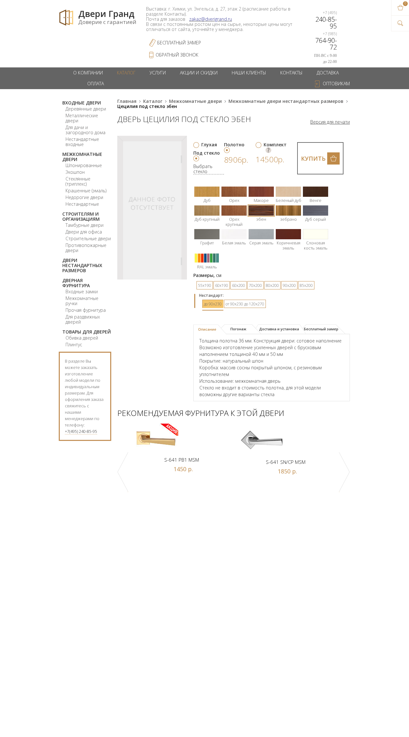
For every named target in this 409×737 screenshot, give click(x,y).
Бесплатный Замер (179, 43)
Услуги (158, 73)
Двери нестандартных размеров (82, 265)
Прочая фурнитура (86, 310)
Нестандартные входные (82, 141)
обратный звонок (177, 55)
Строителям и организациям (81, 216)
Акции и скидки (199, 73)
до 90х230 (213, 304)
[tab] (209, 329)
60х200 (238, 285)
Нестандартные (82, 204)
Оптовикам (336, 84)
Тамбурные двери (85, 225)
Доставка (328, 73)
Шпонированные (84, 165)
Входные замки (82, 291)
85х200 (306, 285)
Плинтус (74, 345)
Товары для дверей (86, 332)
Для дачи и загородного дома (85, 129)
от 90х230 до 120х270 (245, 304)
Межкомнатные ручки (82, 300)
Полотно (234, 145)
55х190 (204, 285)
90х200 (289, 285)
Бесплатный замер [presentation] (321, 328)
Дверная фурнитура (76, 282)
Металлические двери (82, 118)
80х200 (272, 285)
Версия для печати (330, 122)
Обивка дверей (82, 338)
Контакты (291, 73)
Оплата (95, 84)
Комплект (275, 145)
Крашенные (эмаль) (86, 191)
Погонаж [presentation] (238, 328)
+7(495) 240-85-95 (81, 431)
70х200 (255, 285)
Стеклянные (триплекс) (78, 181)
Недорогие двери (84, 197)
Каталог (126, 73)
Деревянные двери (86, 109)
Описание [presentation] (207, 329)
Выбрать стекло (202, 169)
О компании (88, 73)
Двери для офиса (84, 232)
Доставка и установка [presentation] (279, 328)
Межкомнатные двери (82, 156)
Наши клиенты (249, 73)
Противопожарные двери (86, 247)
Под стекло (206, 153)
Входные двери (81, 103)
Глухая (209, 145)
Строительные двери (88, 238)
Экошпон (75, 172)
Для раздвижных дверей (83, 319)
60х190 (221, 285)
